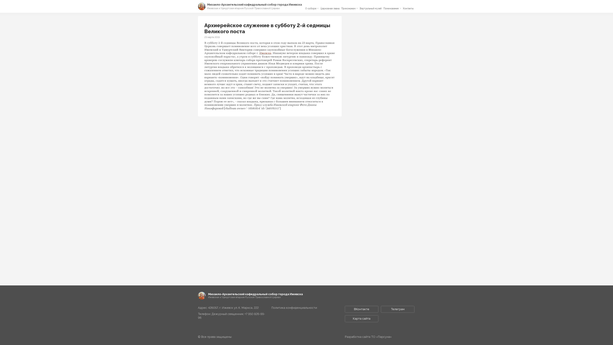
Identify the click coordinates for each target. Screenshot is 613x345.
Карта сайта (361, 318)
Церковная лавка (330, 8)
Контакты (408, 8)
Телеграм (398, 309)
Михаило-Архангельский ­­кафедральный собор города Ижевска (254, 4)
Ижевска (265, 53)
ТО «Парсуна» (381, 336)
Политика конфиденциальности (294, 307)
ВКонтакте (361, 309)
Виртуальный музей (371, 8)
